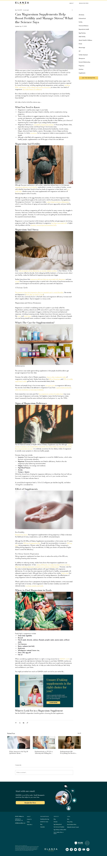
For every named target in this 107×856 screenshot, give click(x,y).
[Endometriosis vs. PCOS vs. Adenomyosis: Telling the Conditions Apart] (44, 742)
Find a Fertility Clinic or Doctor (58, 833)
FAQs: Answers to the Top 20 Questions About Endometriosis (18, 752)
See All (79, 733)
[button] (42, 827)
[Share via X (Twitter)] (19, 722)
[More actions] (72, 10)
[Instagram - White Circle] (79, 849)
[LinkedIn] (67, 849)
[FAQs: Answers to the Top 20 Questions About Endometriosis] (18, 742)
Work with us (29, 824)
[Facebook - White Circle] (71, 849)
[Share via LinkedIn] (23, 722)
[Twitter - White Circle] (75, 849)
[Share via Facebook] (16, 722)
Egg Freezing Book (58, 824)
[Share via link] (27, 722)
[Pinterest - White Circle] (87, 849)
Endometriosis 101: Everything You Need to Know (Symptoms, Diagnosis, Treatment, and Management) (68, 752)
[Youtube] (83, 849)
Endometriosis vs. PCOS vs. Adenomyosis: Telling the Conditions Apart (44, 752)
